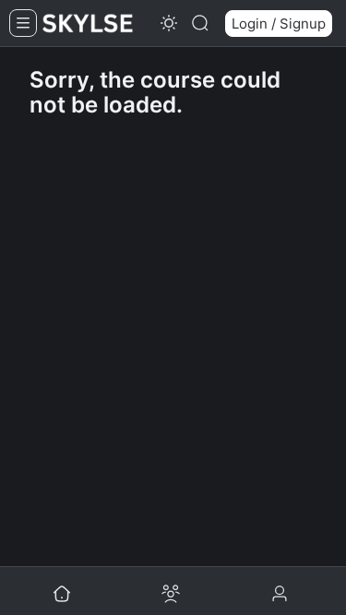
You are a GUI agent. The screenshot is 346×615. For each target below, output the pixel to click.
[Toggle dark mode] (169, 23)
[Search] (200, 23)
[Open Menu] (23, 23)
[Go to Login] (282, 594)
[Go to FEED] (61, 594)
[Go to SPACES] (170, 594)
